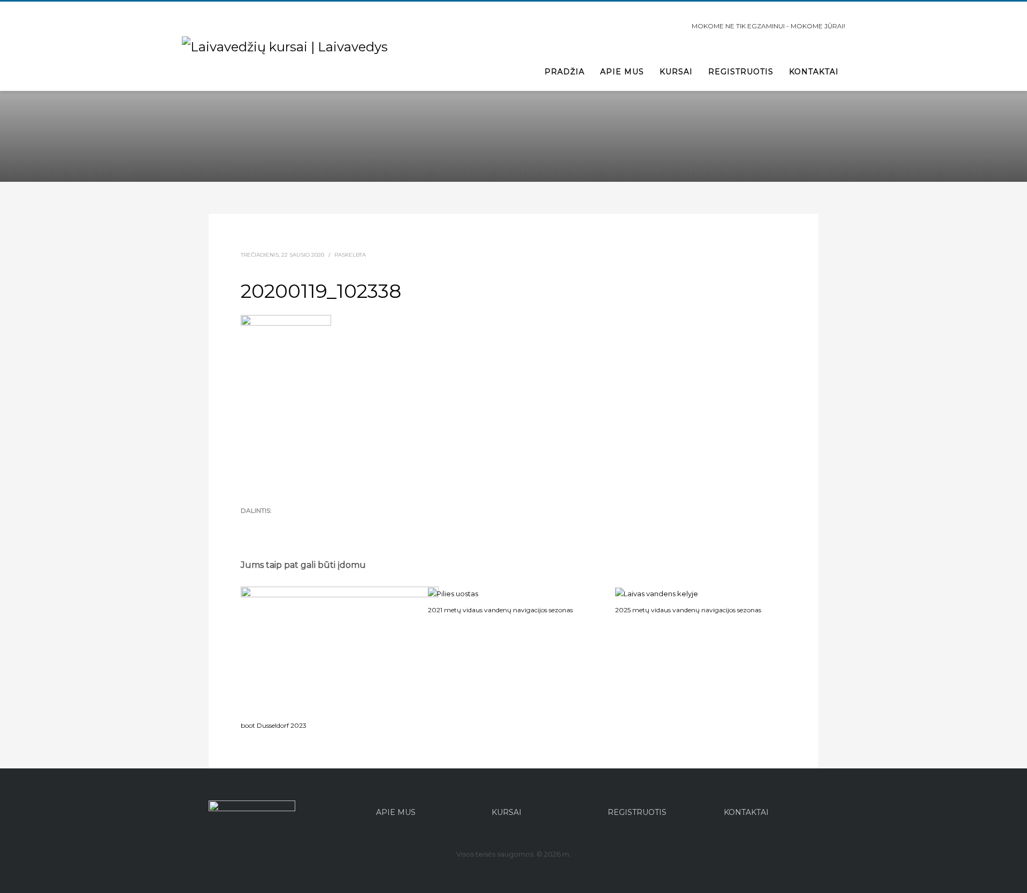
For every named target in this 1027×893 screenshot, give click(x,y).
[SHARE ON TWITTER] (249, 525)
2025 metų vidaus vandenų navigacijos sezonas (688, 610)
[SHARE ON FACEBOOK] (267, 525)
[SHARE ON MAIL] (324, 525)
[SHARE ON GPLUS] (286, 525)
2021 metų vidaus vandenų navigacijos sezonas (500, 610)
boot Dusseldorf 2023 (273, 725)
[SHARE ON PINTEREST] (305, 525)
